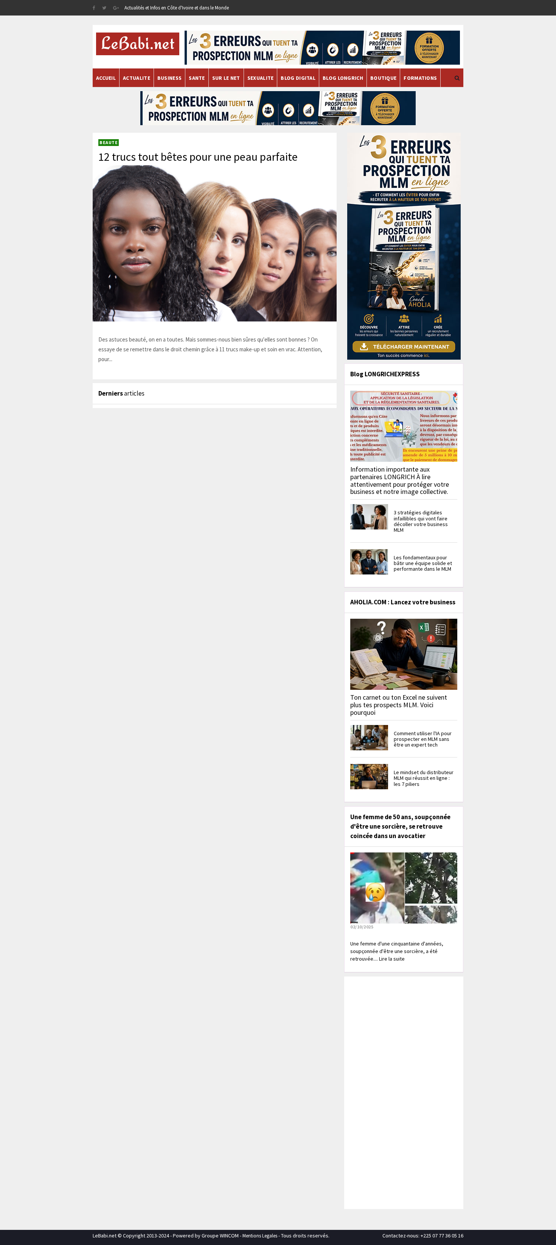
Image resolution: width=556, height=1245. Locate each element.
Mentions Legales (259, 1236)
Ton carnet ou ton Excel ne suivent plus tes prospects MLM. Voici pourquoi (398, 705)
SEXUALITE (260, 78)
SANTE (197, 78)
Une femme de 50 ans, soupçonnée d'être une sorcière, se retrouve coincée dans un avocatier (400, 826)
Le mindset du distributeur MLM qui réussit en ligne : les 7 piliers (423, 778)
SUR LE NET (226, 78)
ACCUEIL (106, 78)
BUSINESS (169, 78)
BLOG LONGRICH (343, 78)
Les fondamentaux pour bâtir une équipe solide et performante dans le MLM (423, 563)
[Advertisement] (403, 1091)
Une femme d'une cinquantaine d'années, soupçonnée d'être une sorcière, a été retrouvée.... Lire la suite (396, 951)
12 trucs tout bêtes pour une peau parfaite (198, 156)
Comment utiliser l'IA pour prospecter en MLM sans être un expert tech (423, 739)
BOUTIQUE (383, 78)
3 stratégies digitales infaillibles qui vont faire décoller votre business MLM (421, 521)
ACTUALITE (136, 78)
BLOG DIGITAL (298, 78)
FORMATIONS (420, 78)
